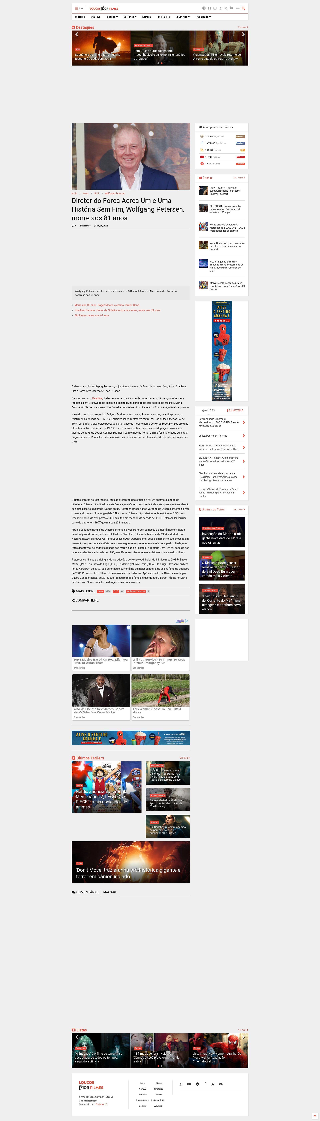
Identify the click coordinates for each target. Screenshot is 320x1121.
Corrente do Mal (210, 591)
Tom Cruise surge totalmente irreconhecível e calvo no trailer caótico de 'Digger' (159, 54)
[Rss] (226, 8)
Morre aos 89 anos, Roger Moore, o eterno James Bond (106, 305)
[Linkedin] (231, 8)
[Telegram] (204, 8)
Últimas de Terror (213, 509)
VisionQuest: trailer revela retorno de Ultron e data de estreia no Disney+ (227, 246)
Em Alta (182, 17)
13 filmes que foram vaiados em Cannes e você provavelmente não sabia (98, 1057)
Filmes (130, 17)
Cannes (79, 1048)
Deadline (97, 398)
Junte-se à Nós (158, 1100)
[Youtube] (215, 8)
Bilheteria (158, 1089)
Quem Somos (142, 1100)
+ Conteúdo (202, 17)
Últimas (207, 177)
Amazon (154, 822)
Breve (97, 17)
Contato (142, 1106)
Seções (111, 17)
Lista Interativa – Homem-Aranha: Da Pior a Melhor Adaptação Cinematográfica (158, 1057)
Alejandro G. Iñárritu (143, 45)
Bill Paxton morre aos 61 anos (92, 315)
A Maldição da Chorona (213, 528)
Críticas (158, 1094)
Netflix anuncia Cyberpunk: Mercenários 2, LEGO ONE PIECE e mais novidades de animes (101, 799)
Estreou (146, 17)
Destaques (84, 27)
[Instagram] (220, 8)
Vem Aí (142, 1089)
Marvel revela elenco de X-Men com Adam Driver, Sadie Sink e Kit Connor (227, 286)
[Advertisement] (160, 94)
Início (74, 193)
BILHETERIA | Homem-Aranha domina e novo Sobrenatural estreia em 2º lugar (225, 209)
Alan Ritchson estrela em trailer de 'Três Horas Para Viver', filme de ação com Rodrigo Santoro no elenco (165, 775)
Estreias (143, 1094)
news (86, 193)
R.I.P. (96, 193)
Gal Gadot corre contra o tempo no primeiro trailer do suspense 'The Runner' (168, 830)
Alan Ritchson (157, 766)
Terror (79, 863)
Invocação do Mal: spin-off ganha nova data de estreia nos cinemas (221, 538)
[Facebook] (209, 8)
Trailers (165, 17)
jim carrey (207, 557)
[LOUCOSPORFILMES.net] (104, 9)
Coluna (138, 1048)
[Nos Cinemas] (131, 744)
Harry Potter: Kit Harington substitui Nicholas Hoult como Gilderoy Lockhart (225, 190)
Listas (81, 1030)
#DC (78, 49)
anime (79, 785)
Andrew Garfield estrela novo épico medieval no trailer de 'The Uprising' (167, 803)
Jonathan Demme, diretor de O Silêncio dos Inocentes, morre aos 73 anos (117, 310)
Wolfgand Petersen (115, 193)
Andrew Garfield (158, 795)
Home (81, 17)
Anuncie (158, 1106)
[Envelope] (220, 1084)
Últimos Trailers (90, 758)
